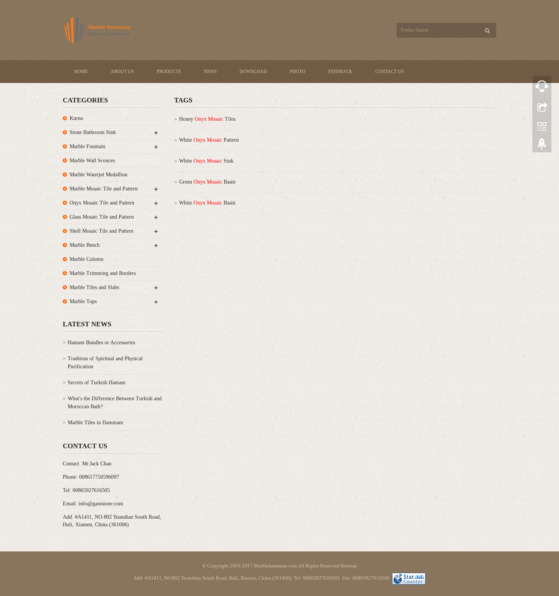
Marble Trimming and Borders (103, 273)
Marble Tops (83, 301)
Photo (297, 71)
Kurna (76, 118)
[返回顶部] (541, 145)
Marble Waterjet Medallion (98, 174)
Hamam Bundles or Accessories (101, 342)
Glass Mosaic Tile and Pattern (102, 217)
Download (253, 71)
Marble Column (86, 259)
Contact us (389, 71)
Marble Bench (85, 245)
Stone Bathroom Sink (93, 132)
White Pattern (209, 140)
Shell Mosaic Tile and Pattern (101, 231)
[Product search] (487, 31)
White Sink (206, 161)
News (210, 71)
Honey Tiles (207, 119)
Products (169, 71)
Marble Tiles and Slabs (94, 287)
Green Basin (207, 182)
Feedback (340, 71)
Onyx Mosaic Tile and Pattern (102, 203)
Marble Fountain (87, 146)
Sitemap (348, 566)
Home (81, 71)
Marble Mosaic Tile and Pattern (104, 189)
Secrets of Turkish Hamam (96, 382)
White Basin (207, 203)
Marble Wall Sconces (92, 160)
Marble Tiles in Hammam (95, 422)
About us (122, 71)
